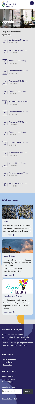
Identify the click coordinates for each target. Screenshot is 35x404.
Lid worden (7, 365)
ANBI (15, 399)
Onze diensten (8, 362)
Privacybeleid (7, 399)
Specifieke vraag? (9, 387)
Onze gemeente (9, 359)
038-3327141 (8, 382)
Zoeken (28, 391)
